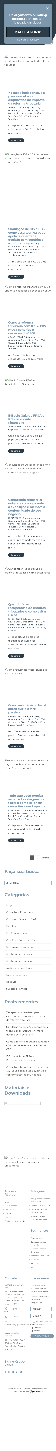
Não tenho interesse (28, 39)
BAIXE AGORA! (28, 32)
